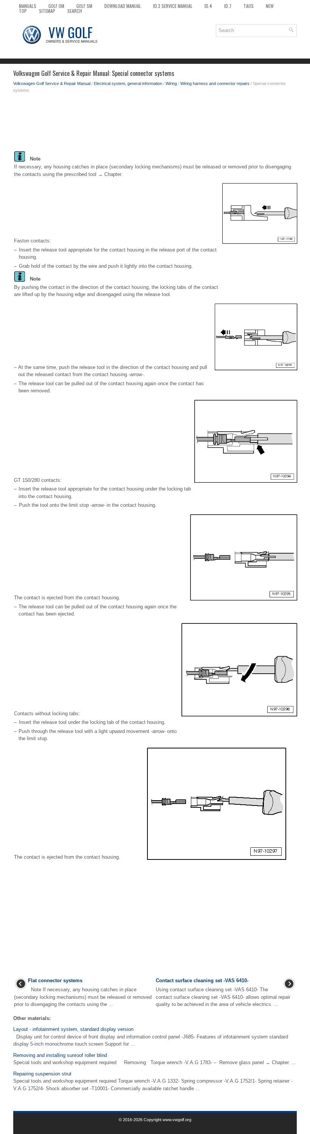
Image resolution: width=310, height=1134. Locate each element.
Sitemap (47, 11)
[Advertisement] (155, 124)
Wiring (171, 83)
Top (23, 11)
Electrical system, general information (128, 83)
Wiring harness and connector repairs (215, 83)
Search (74, 11)
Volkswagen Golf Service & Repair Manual (51, 83)
